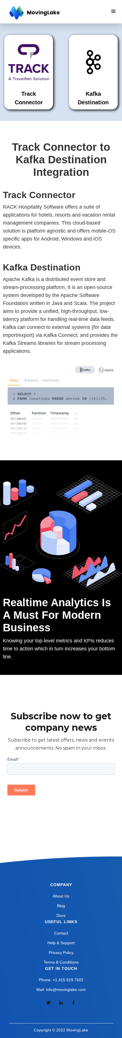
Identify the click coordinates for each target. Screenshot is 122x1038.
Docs (61, 915)
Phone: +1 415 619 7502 (61, 980)
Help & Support (61, 943)
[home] (34, 13)
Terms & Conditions (61, 962)
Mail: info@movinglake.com (61, 989)
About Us (61, 896)
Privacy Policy (61, 952)
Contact (61, 933)
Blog (61, 905)
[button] (113, 11)
